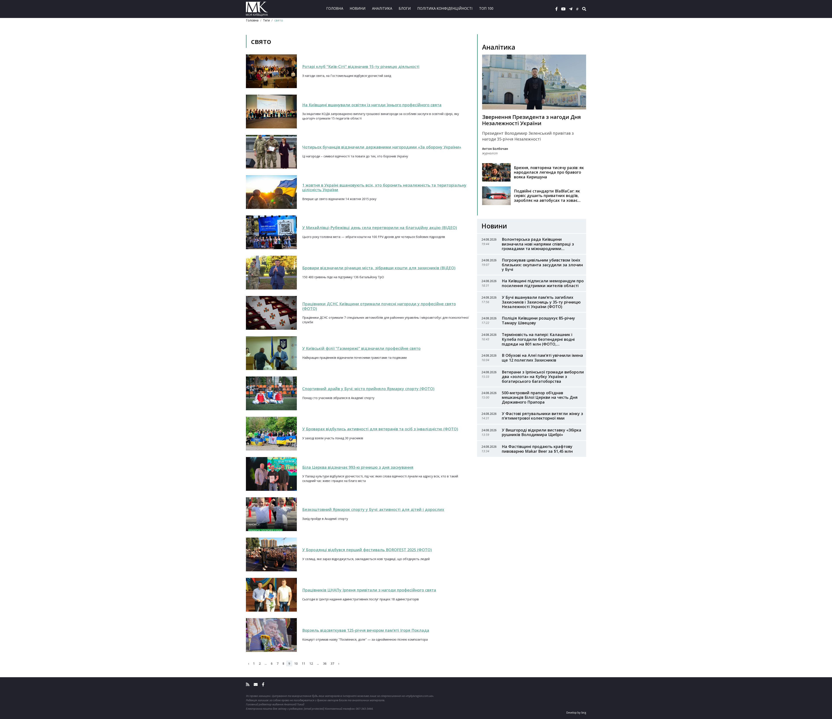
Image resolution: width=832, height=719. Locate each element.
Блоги (405, 8)
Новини (358, 8)
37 (332, 663)
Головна (334, 8)
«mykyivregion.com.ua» (419, 696)
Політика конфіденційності (445, 8)
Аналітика (382, 8)
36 (325, 663)
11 (303, 663)
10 (296, 663)
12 (311, 663)
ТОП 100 (486, 8)
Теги (266, 20)
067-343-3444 (364, 709)
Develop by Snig (576, 712)
